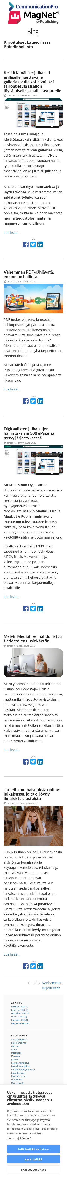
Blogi (33, 31)
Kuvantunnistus (18, 1076)
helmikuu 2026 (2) (19, 1010)
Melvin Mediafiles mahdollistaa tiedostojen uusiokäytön (33, 638)
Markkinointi (17, 1082)
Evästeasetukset (33, 1169)
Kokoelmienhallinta (20, 1066)
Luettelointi (16, 1079)
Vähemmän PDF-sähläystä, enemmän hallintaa (29, 274)
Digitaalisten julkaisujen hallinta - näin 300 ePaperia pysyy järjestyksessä (29, 433)
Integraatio (16, 1052)
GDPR (14, 1049)
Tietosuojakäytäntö (19, 1138)
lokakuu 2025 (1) (19, 1016)
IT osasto (15, 1056)
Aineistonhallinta (19, 1039)
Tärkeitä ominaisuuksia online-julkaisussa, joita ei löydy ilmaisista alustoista (32, 794)
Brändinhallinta (18, 1042)
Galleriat (15, 1046)
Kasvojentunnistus (20, 1062)
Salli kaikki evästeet (33, 1149)
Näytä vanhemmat (20, 1023)
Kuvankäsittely (18, 1072)
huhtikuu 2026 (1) (19, 1006)
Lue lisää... (12, 232)
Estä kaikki (33, 1159)
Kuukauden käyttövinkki (23, 1069)
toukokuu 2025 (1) (19, 1020)
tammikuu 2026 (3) (20, 1013)
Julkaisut (15, 1059)
